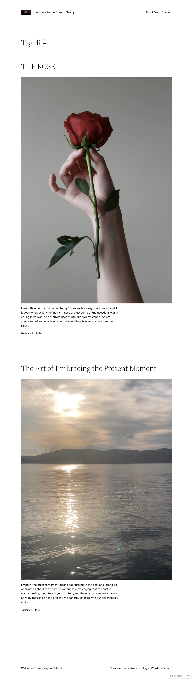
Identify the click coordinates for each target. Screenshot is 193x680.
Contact (166, 12)
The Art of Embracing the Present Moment (88, 368)
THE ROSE (38, 66)
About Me (152, 12)
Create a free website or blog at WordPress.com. (141, 668)
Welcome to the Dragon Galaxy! (54, 12)
